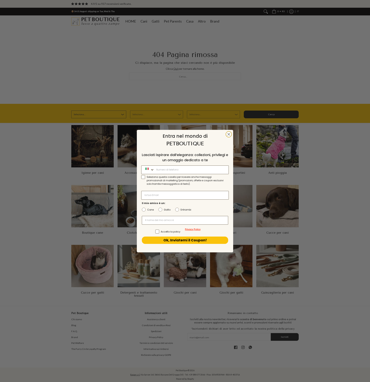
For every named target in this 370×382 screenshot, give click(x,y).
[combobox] (147, 170)
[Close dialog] (229, 134)
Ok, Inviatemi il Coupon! (185, 240)
